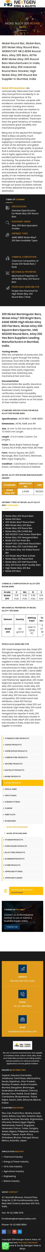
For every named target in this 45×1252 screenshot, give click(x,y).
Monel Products (13, 776)
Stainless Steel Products (17, 738)
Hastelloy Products (14, 770)
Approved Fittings (14, 871)
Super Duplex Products (16, 751)
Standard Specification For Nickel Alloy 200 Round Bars (25, 213)
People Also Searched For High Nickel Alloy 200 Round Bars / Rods (25, 293)
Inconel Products (13, 764)
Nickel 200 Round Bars (17, 827)
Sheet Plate (9, 814)
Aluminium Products (14, 859)
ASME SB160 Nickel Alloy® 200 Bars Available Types (24, 239)
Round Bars (10, 821)
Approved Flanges (13, 878)
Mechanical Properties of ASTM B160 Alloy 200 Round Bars (25, 278)
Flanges (8, 808)
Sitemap (22, 1242)
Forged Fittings (12, 802)
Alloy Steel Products (15, 852)
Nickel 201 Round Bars (17, 833)
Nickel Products (13, 783)
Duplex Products (13, 745)
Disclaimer (33, 1242)
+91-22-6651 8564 (22, 1006)
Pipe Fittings (10, 795)
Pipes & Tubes (10, 789)
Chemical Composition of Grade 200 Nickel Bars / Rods (25, 263)
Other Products (12, 865)
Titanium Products (14, 840)
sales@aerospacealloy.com (22, 1031)
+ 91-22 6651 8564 (17, 1224)
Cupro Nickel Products (16, 846)
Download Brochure (22, 891)
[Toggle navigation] (40, 4)
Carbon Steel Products (16, 757)
